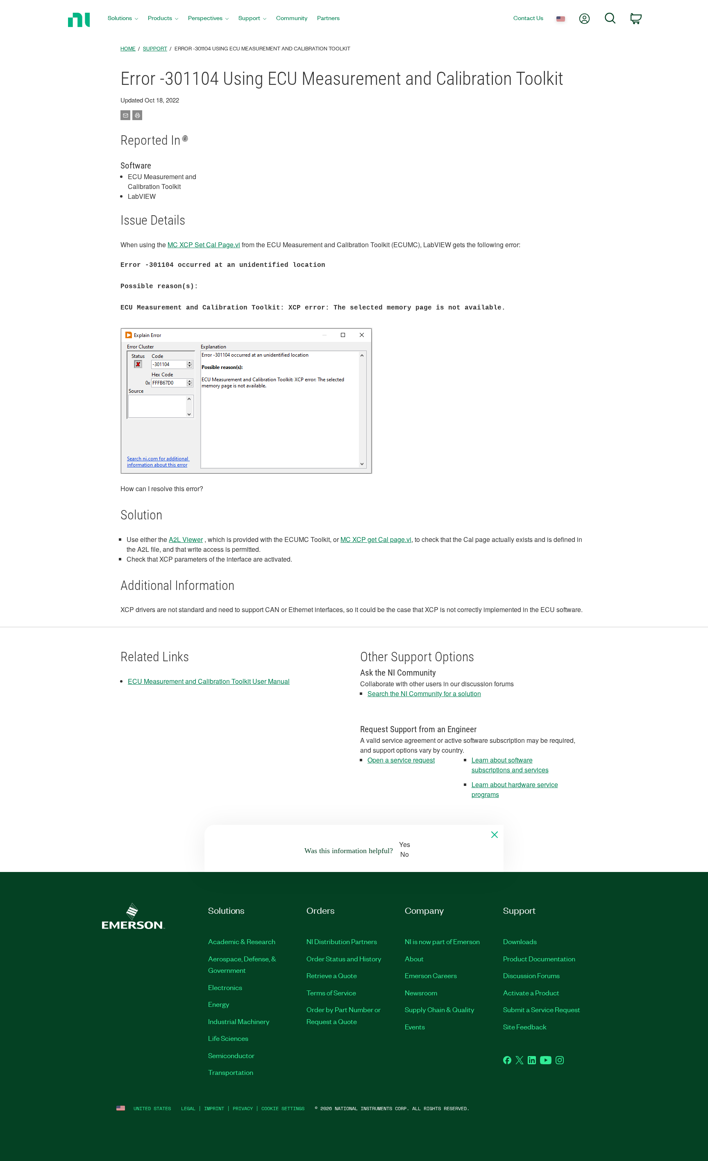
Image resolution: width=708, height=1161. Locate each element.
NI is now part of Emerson (442, 941)
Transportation (230, 1072)
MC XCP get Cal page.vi (375, 539)
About (414, 958)
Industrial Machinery (239, 1021)
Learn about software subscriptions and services (510, 764)
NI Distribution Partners (341, 941)
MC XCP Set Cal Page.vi (204, 244)
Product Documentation (539, 958)
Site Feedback (525, 1026)
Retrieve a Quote (331, 975)
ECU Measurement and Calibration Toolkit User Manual (209, 681)
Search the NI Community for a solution (424, 693)
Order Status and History (343, 958)
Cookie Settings (282, 1108)
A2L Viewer (186, 539)
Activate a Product (531, 992)
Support (155, 48)
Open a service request (401, 760)
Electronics (225, 987)
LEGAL (188, 1108)
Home (128, 48)
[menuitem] (123, 20)
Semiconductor (231, 1055)
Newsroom (421, 992)
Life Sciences (228, 1038)
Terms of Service (331, 992)
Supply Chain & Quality (439, 1009)
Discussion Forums (531, 975)
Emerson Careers (431, 975)
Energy (218, 1003)
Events (415, 1026)
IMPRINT (214, 1108)
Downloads (520, 941)
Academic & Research (241, 941)
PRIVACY (243, 1108)
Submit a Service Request (541, 1009)
